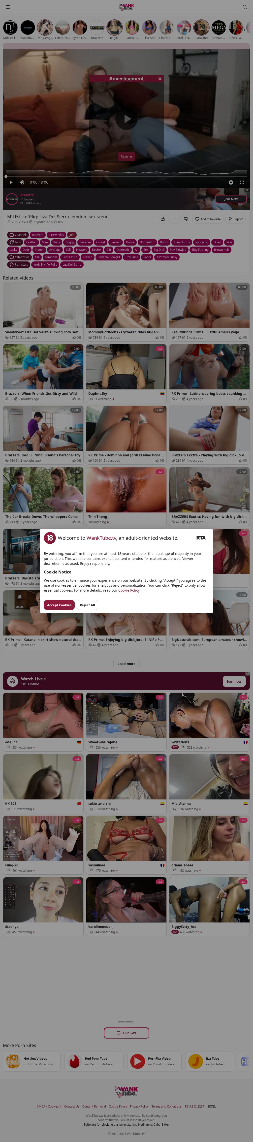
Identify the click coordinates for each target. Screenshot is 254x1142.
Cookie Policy (128, 590)
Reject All (87, 605)
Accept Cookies (59, 605)
